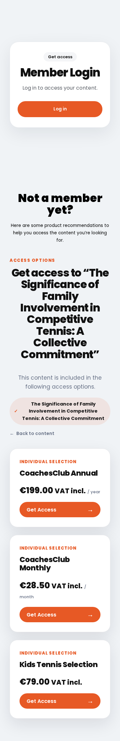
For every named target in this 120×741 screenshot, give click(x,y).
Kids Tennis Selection (59, 664)
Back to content (32, 433)
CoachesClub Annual (59, 473)
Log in (60, 109)
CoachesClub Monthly (45, 563)
